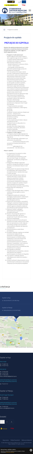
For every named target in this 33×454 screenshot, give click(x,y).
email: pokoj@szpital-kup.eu (7, 408)
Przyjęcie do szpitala (13, 29)
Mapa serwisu (6, 440)
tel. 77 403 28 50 (4, 371)
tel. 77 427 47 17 (4, 384)
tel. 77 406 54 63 (4, 406)
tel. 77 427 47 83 (4, 373)
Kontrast (4, 428)
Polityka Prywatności (15, 440)
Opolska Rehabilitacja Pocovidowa (11, 5)
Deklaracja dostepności (27, 440)
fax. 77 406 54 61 (4, 399)
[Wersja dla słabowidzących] (11, 2)
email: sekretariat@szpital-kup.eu (8, 376)
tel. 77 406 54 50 (4, 397)
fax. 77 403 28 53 (4, 374)
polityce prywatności (10, 452)
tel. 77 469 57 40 (4, 364)
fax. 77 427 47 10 (4, 365)
